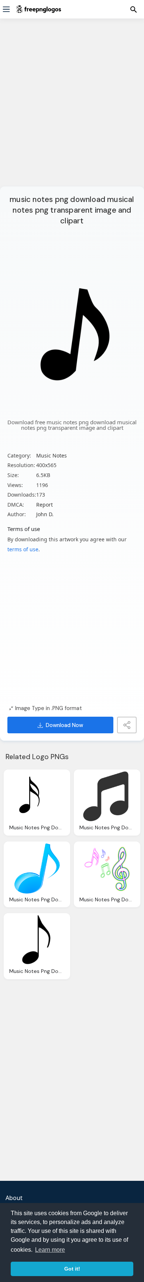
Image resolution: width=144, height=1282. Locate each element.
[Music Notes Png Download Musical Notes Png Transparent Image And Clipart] (37, 796)
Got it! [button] (72, 1269)
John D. (45, 514)
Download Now (64, 725)
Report (44, 504)
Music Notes (51, 455)
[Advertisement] (72, 107)
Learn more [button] (50, 1250)
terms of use (22, 549)
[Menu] (6, 9)
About (14, 1198)
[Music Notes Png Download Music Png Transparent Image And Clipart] (107, 868)
